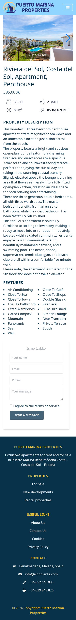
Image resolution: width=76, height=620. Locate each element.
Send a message (27, 415)
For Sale (38, 484)
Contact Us (38, 530)
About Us (38, 522)
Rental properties (38, 500)
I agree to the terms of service (36, 406)
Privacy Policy (38, 547)
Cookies (38, 539)
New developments (38, 492)
